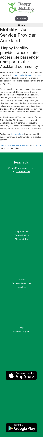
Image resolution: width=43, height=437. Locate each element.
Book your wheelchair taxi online (14, 145)
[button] (21, 18)
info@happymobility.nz (23, 168)
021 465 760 (23, 171)
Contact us (36, 145)
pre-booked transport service (28, 75)
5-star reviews (16, 134)
